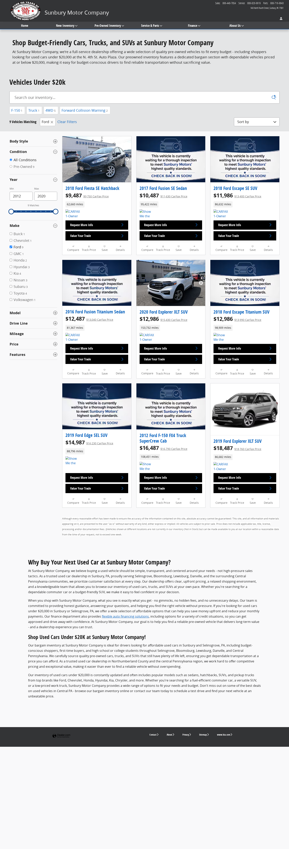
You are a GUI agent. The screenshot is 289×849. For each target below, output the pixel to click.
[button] (96, 204)
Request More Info (81, 225)
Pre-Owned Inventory (108, 25)
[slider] (11, 211)
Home (24, 25)
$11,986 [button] (237, 195)
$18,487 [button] (237, 448)
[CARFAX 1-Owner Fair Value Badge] (72, 337)
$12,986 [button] (163, 318)
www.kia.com (223, 734)
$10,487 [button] (163, 195)
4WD (50, 110)
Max (36, 188)
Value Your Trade (80, 236)
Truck (34, 110)
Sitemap (203, 734)
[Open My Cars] (280, 19)
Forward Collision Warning (85, 110)
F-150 (16, 110)
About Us (235, 25)
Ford (45, 121)
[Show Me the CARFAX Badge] (147, 466)
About (169, 734)
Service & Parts (150, 25)
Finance (192, 25)
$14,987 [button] (89, 442)
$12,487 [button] (89, 318)
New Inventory (65, 25)
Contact (152, 734)
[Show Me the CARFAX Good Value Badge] (147, 214)
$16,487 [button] (163, 447)
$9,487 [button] (87, 195)
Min (12, 188)
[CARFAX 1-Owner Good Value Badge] (72, 214)
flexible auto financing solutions (125, 616)
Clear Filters (67, 121)
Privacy (185, 734)
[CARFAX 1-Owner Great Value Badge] (147, 337)
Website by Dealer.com (61, 736)
